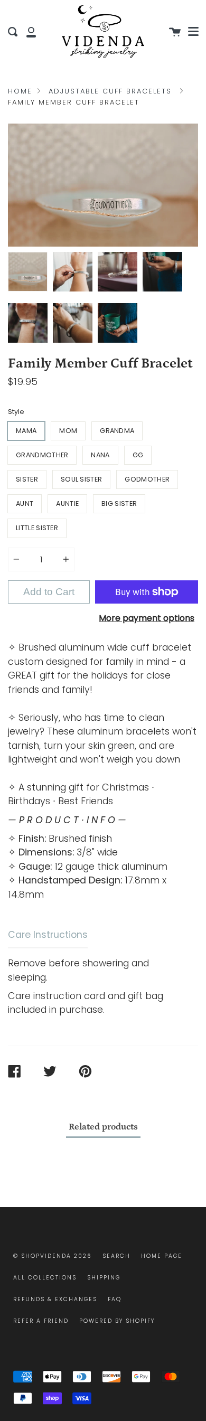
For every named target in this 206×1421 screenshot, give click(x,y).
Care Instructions (48, 934)
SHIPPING (103, 1278)
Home (20, 91)
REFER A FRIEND (41, 1321)
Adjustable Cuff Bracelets (110, 91)
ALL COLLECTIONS (45, 1278)
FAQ (114, 1299)
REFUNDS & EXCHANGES (55, 1299)
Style (16, 411)
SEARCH (116, 1256)
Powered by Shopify (117, 1321)
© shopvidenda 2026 (52, 1256)
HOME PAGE (161, 1256)
